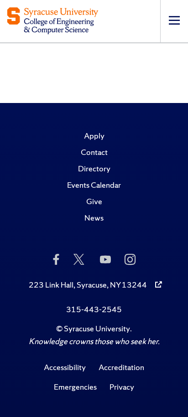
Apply (94, 135)
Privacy (122, 386)
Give (94, 201)
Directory (94, 168)
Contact (94, 152)
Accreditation (121, 367)
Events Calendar (94, 185)
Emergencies (75, 386)
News (94, 217)
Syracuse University (97, 328)
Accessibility (65, 367)
